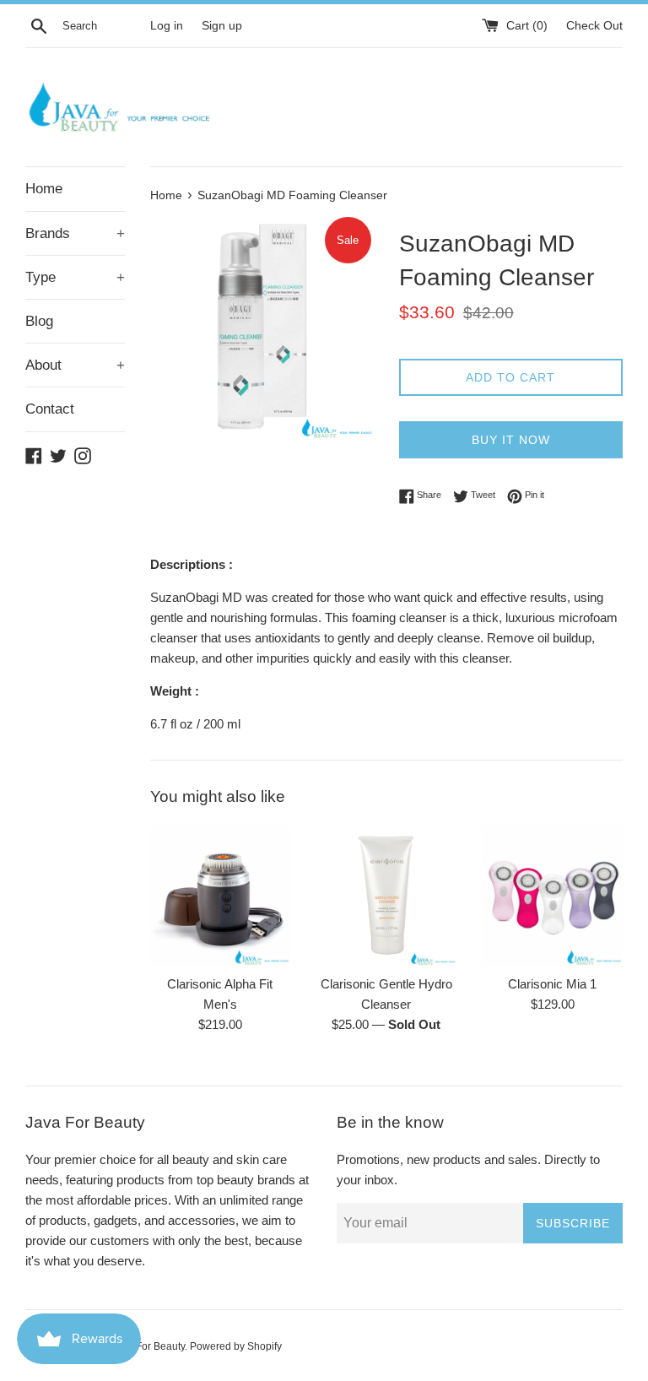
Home (43, 189)
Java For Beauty (148, 1346)
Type (75, 277)
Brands (75, 233)
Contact (49, 409)
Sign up (222, 25)
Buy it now (511, 440)
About (75, 365)
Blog (39, 321)
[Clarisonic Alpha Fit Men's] (220, 895)
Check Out (594, 25)
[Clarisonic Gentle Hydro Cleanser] (386, 895)
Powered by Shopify (236, 1346)
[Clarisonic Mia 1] (552, 895)
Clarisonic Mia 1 (552, 984)
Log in (166, 25)
